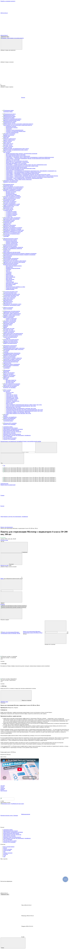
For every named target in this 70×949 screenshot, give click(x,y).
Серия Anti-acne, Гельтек (11, 396)
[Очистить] (46, 447)
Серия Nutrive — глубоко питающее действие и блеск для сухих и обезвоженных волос (26, 164)
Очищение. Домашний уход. (12, 401)
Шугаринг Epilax (10, 382)
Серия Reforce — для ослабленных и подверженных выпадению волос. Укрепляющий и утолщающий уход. (31, 170)
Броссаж (8, 270)
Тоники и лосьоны (10, 402)
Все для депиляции (7, 436)
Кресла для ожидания (11, 319)
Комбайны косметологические (13, 268)
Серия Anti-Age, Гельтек (11, 394)
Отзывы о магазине (27, 441)
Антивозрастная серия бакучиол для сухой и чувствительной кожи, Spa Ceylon (24, 409)
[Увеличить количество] (11, 597)
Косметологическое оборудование (11, 430)
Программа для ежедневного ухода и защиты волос (18, 156)
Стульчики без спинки (11, 211)
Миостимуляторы (10, 279)
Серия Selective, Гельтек (11, 399)
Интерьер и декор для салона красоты (12, 434)
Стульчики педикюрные (11, 214)
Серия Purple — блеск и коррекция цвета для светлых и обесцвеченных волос (24, 178)
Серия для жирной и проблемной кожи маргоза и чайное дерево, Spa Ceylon (24, 404)
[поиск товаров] (11, 447)
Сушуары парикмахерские (12, 132)
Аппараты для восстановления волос (14, 130)
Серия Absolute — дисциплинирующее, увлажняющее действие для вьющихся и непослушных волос (29, 177)
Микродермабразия (10, 276)
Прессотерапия (9, 275)
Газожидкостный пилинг (12, 288)
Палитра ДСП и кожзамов (9, 439)
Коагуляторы (9, 278)
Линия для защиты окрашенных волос (15, 169)
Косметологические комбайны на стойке (15, 286)
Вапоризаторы (9, 267)
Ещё (40, 441)
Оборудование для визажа (9, 432)
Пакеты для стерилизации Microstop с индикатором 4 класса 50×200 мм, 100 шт (32, 632)
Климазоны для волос (11, 126)
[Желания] (35, 56)
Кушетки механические (11, 241)
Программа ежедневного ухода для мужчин (16, 163)
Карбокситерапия (10, 289)
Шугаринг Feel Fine (10, 381)
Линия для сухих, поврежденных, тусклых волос (17, 162)
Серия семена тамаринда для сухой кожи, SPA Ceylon (18, 413)
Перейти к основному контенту (8, 1)
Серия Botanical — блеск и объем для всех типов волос (19, 179)
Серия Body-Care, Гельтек (12, 397)
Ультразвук (8, 269)
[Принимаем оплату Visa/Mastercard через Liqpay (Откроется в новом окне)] (12, 803)
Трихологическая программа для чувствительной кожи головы (20, 168)
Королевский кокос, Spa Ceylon (13, 407)
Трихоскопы (9, 128)
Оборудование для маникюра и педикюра (13, 429)
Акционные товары (8, 426)
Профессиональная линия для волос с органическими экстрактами (21, 153)
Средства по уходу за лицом (9, 437)
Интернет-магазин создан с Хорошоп (9, 815)
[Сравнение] (11, 44)
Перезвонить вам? (5, 36)
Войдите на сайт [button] (4, 565)
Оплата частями (16, 441)
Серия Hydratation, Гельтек (12, 398)
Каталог (2, 441)
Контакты (34, 441)
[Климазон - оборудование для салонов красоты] (7, 800)
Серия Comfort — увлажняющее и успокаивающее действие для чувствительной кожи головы (28, 174)
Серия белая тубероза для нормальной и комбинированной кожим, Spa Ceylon (24, 410)
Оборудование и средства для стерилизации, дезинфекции (17, 435)
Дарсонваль (8, 272)
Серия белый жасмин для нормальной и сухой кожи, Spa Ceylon (21, 408)
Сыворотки (8, 393)
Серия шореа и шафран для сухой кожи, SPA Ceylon (18, 412)
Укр (4, 465)
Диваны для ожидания (11, 318)
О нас (37, 441)
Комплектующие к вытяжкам (13, 195)
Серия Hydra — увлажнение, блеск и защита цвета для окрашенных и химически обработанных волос (30, 157)
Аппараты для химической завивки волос (15, 131)
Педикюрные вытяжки (11, 194)
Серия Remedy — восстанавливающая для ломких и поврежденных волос (23, 172)
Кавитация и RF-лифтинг (12, 283)
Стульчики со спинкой (11, 212)
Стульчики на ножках (11, 215)
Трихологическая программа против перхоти (16, 167)
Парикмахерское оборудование (10, 428)
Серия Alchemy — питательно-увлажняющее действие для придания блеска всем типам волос (28, 158)
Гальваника (8, 273)
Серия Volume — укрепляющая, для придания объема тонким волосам (22, 173)
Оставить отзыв (4, 540)
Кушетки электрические (11, 243)
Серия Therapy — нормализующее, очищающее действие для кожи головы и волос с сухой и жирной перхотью (32, 175)
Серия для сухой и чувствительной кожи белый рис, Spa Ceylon (21, 406)
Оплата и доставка (8, 441)
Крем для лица (9, 403)
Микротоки (8, 274)
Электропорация (10, 281)
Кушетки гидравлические (12, 242)
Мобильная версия (25, 814)
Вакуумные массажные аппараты (14, 265)
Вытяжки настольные (11, 191)
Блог (21, 441)
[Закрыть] (11, 613)
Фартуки (8, 338)
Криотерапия (9, 285)
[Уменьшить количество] (11, 584)
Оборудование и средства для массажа (12, 431)
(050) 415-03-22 (4, 13)
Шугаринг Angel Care (11, 380)
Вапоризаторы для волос (12, 127)
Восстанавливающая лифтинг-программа (15, 154)
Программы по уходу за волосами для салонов (17, 161)
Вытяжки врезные (10, 193)
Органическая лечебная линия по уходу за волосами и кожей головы (22, 165)
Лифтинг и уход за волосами (12, 159)
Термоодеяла (9, 280)
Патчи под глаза (10, 392)
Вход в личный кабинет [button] (8, 846)
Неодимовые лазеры (11, 284)
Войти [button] (2, 578)
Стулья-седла (9, 216)
